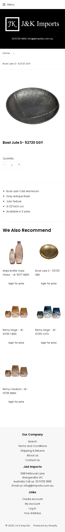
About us (32, 455)
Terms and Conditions (32, 446)
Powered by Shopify (45, 525)
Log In (32, 508)
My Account (32, 504)
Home (6, 53)
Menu (10, 4)
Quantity (8, 158)
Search (32, 441)
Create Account (32, 499)
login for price (16, 283)
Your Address (32, 513)
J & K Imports (22, 525)
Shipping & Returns (33, 451)
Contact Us (32, 460)
